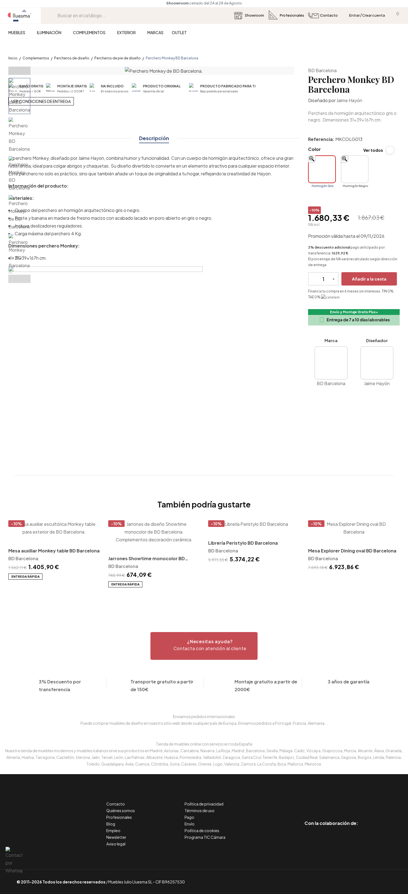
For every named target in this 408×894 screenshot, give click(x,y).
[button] (204, 646)
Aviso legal (115, 843)
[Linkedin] (331, 799)
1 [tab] (204, 597)
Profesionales (119, 817)
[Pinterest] (318, 799)
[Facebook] (306, 799)
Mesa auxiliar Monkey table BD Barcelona (54, 551)
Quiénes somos (120, 810)
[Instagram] (343, 799)
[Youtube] (356, 799)
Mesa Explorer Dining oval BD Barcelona (352, 551)
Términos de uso (200, 810)
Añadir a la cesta (369, 278)
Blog (110, 823)
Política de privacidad (204, 803)
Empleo (113, 830)
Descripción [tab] (154, 138)
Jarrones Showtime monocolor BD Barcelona (146, 558)
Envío (190, 823)
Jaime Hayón (349, 100)
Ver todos (373, 150)
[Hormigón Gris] (322, 169)
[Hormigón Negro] (355, 169)
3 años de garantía (348, 682)
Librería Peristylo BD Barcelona (243, 543)
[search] (53, 15)
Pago (189, 817)
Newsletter (116, 837)
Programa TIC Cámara (205, 837)
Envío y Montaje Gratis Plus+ (354, 312)
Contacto (115, 803)
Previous (19, 71)
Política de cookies (202, 830)
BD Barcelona (322, 70)
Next (19, 279)
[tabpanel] (54, 550)
